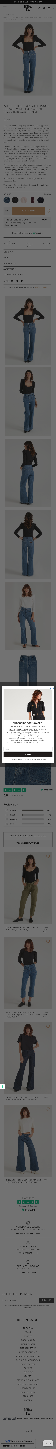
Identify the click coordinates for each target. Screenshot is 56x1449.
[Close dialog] (52, 688)
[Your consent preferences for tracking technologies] (2, 1086)
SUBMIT (28, 755)
